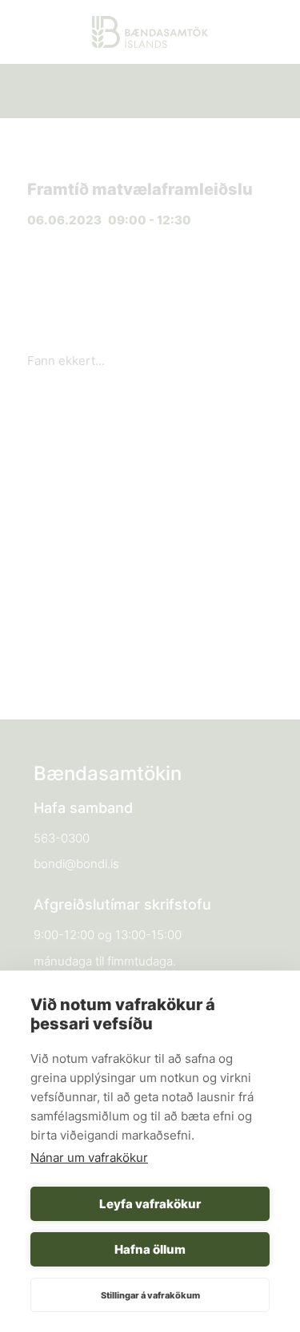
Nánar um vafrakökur (89, 1157)
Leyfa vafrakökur (150, 1203)
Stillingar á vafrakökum (150, 1295)
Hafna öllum (150, 1249)
